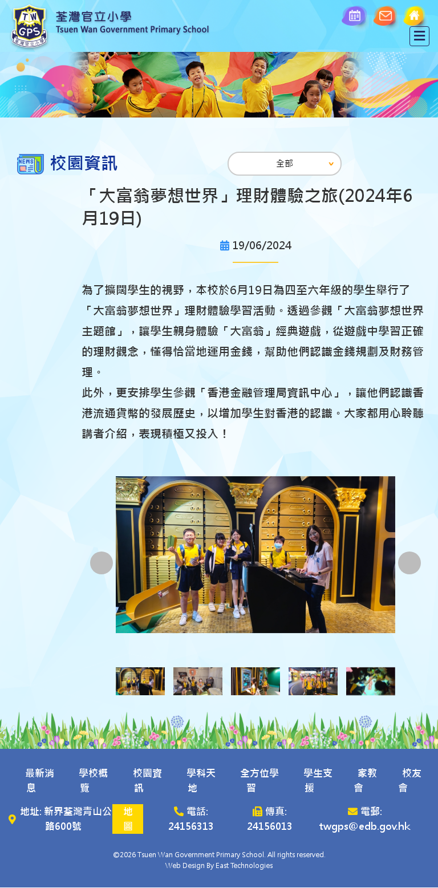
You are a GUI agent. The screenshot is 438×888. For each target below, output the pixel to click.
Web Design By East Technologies (219, 865)
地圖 (128, 819)
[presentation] (101, 563)
